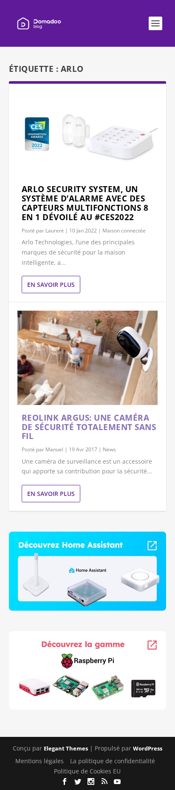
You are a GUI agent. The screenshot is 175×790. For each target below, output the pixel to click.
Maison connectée (124, 230)
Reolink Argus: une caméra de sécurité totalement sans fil (89, 427)
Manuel (54, 449)
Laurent (54, 230)
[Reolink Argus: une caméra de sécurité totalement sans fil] (87, 358)
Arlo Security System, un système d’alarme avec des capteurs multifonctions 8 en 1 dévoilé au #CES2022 (85, 203)
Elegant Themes (66, 748)
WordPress (147, 748)
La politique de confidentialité (112, 761)
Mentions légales (39, 761)
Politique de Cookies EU (87, 771)
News (109, 449)
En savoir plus (51, 284)
